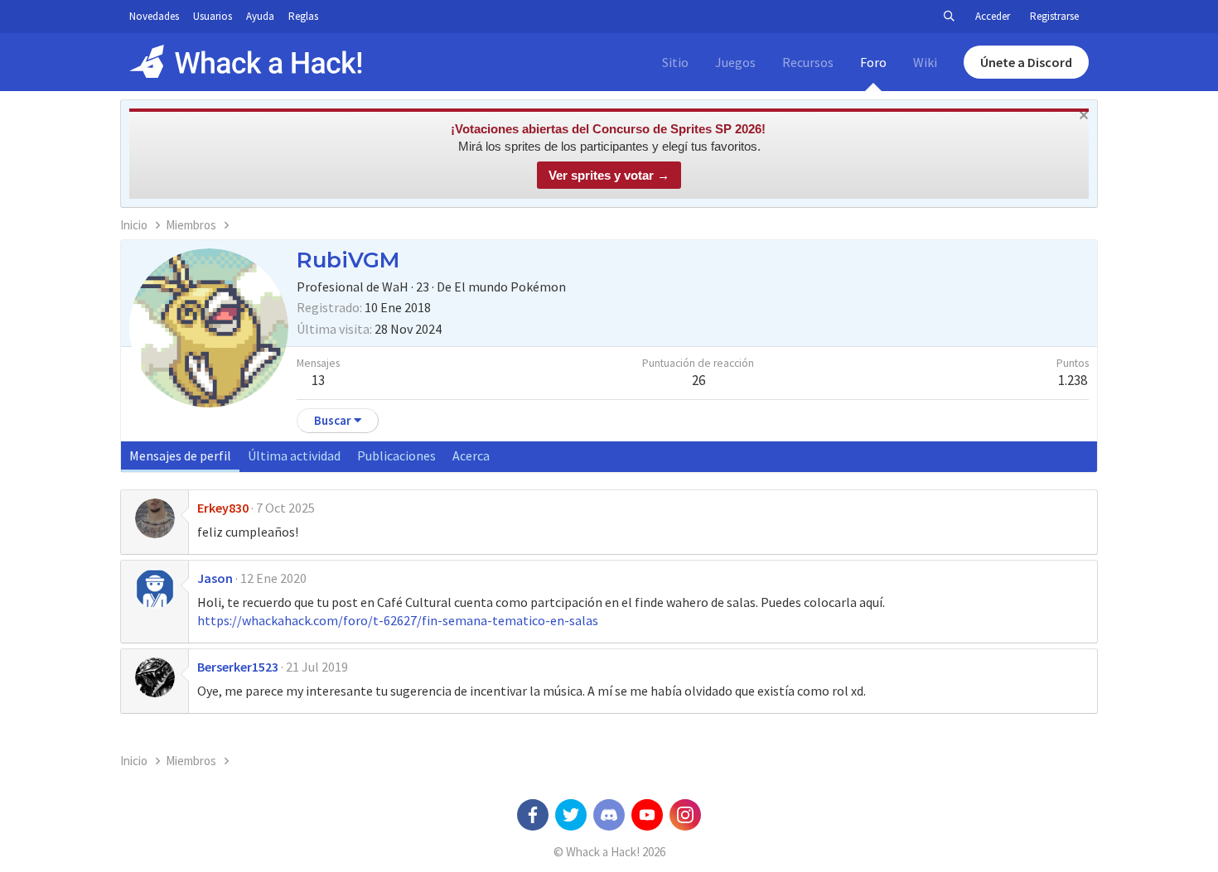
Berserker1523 (237, 666)
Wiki (925, 62)
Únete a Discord (1026, 62)
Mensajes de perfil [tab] (180, 455)
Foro (873, 62)
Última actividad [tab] (294, 455)
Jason (215, 578)
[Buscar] (948, 16)
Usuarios (212, 16)
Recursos (808, 62)
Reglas (303, 16)
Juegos (735, 62)
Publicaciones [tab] (396, 455)
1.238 (1072, 380)
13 (318, 380)
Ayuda (260, 16)
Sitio (675, 62)
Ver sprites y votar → (609, 175)
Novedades (154, 16)
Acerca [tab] (471, 455)
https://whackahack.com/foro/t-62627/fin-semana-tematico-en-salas (397, 620)
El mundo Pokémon (510, 286)
